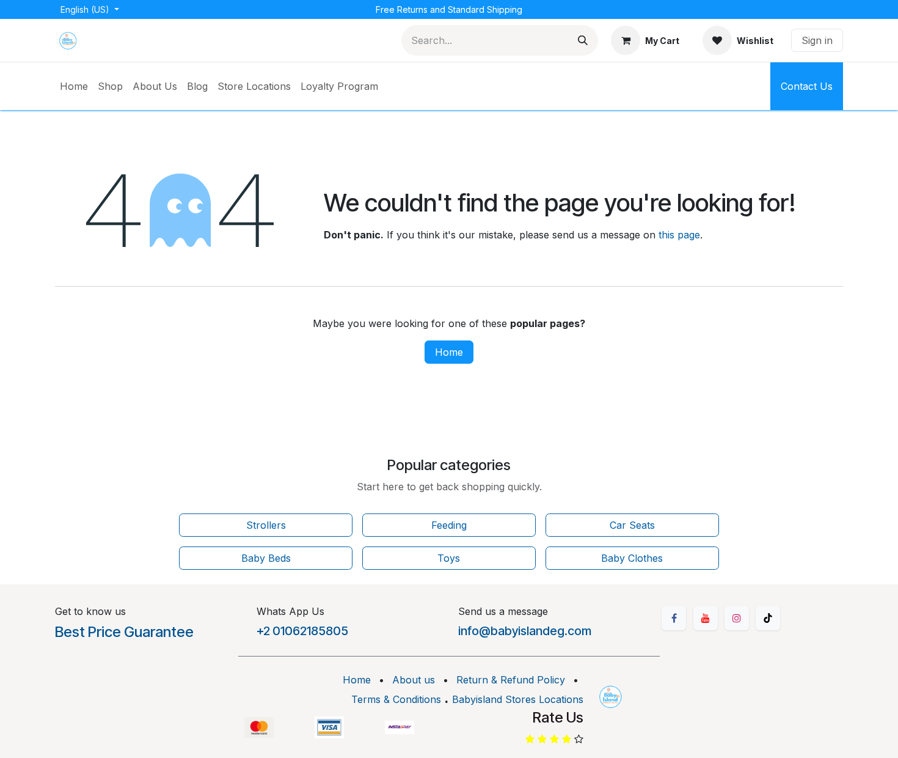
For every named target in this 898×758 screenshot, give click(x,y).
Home (449, 352)
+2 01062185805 (302, 631)
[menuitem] (74, 86)
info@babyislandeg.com (524, 631)
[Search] (583, 40)
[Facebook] (674, 618)
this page (679, 235)
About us (413, 680)
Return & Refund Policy (510, 680)
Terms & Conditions (396, 699)
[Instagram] (737, 618)
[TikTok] (768, 618)
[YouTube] (705, 618)
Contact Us (807, 86)
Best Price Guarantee (124, 632)
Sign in (817, 40)
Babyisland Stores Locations (517, 699)
